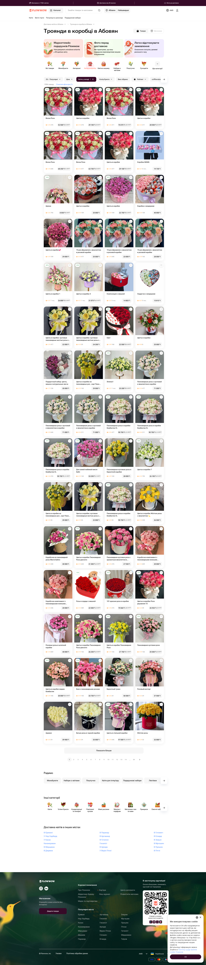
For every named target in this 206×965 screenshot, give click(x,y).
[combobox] (197, 917)
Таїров (124, 939)
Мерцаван (82, 931)
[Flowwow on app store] (154, 921)
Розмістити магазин (129, 894)
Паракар (82, 939)
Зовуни (124, 914)
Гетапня (103, 918)
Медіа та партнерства (87, 901)
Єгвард (103, 939)
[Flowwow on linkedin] (46, 888)
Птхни (123, 927)
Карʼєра (102, 890)
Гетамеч (103, 935)
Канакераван (84, 927)
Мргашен (125, 918)
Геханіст (103, 923)
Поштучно (90, 780)
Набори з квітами (71, 780)
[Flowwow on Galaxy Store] (160, 921)
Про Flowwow (84, 890)
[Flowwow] (38, 10)
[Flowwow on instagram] (41, 888)
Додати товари (53, 911)
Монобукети (52, 780)
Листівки (153, 780)
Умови (59, 953)
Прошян (124, 923)
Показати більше (104, 750)
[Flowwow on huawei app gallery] (157, 921)
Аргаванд (104, 914)
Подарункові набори (132, 780)
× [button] (200, 917)
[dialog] (186, 938)
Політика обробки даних (77, 953)
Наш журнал (104, 894)
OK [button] (185, 957)
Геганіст (124, 931)
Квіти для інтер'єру (110, 780)
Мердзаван (126, 935)
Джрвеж (81, 935)
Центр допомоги (127, 890)
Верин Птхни (105, 931)
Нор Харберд (83, 918)
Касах (80, 923)
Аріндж (103, 927)
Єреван (81, 914)
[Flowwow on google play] (150, 921)
